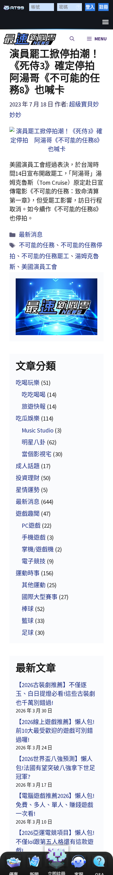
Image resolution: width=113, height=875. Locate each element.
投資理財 (28, 478)
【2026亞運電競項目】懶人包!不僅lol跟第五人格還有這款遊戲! (55, 841)
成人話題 (28, 466)
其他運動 (34, 585)
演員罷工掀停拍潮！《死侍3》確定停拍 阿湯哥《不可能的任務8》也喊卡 (57, 72)
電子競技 (34, 561)
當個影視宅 (36, 454)
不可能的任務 (37, 245)
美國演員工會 (39, 267)
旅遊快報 (34, 406)
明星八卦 (34, 442)
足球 (28, 632)
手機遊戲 (34, 537)
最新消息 (31, 234)
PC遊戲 (31, 525)
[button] (105, 22)
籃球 (28, 620)
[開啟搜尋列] (72, 38)
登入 (90, 7)
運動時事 (28, 573)
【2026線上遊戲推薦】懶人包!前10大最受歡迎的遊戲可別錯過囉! (55, 730)
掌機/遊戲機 (38, 549)
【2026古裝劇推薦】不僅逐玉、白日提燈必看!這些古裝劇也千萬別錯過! (55, 694)
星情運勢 (28, 490)
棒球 (28, 609)
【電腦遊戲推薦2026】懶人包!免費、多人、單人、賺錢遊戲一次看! (55, 804)
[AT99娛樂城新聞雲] (30, 38)
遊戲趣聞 (28, 513)
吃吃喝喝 (34, 394)
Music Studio (37, 430)
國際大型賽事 (39, 597)
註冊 (103, 7)
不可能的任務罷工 (45, 256)
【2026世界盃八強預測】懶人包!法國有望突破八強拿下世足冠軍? (55, 767)
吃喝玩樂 (28, 382)
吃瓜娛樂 (28, 418)
